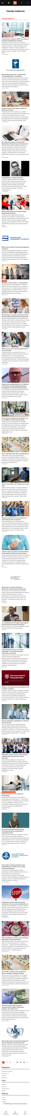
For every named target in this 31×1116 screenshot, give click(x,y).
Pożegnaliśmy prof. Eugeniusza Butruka (12, 177)
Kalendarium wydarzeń (7, 1071)
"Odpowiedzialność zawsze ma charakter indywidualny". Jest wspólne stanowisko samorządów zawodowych (13, 651)
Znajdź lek (4, 1075)
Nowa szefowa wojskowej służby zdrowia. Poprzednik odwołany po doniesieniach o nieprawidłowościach (13, 831)
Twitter (3, 1097)
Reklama (4, 1084)
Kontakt (3, 1091)
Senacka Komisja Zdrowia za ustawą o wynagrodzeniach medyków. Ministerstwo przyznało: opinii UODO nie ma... (13, 1007)
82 (24, 1062)
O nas (3, 1080)
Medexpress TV (5, 1073)
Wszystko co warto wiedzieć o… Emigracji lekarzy (15, 283)
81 (20, 1062)
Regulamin (4, 1086)
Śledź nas (5, 1094)
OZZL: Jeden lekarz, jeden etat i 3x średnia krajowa (15, 453)
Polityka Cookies (5, 1088)
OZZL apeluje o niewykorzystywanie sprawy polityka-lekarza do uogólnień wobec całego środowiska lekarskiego (13, 866)
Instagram (4, 1101)
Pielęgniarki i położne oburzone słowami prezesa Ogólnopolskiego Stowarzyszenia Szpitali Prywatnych (15, 756)
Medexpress (6, 1067)
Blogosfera (4, 1077)
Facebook (4, 1099)
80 (17, 1062)
